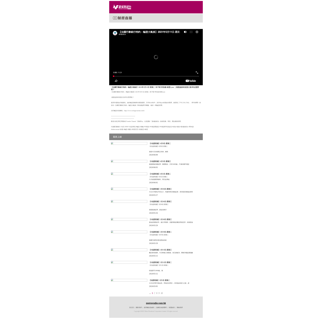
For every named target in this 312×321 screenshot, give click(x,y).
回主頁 (131, 307)
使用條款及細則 (149, 307)
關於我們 (139, 307)
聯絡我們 (180, 307)
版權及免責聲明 (161, 307)
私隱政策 (172, 307)
